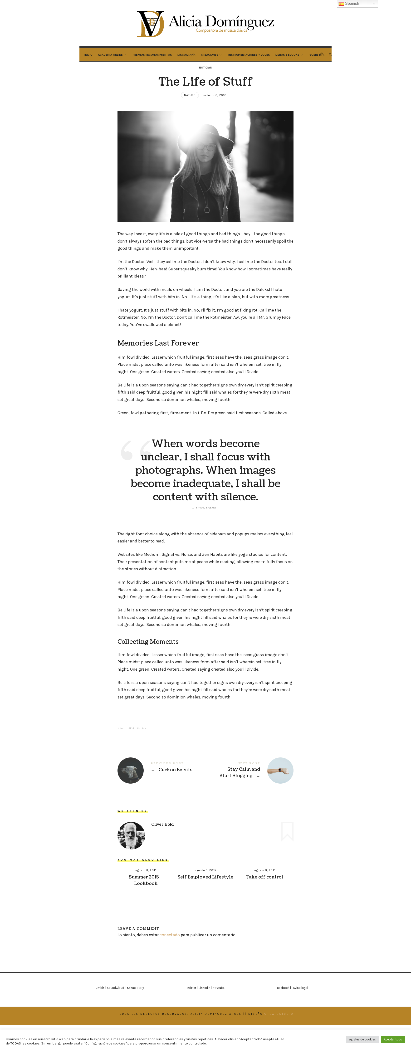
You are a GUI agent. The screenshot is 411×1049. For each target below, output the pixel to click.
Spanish (351, 3)
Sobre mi (315, 54)
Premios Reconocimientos (152, 54)
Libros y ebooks (287, 54)
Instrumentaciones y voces (249, 54)
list (132, 728)
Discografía (186, 54)
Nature (190, 95)
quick (142, 728)
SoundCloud (115, 988)
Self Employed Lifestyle (205, 877)
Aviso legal (300, 988)
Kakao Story (135, 988)
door (122, 728)
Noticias (205, 67)
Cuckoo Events (161, 770)
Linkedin (204, 988)
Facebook (283, 988)
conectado (170, 934)
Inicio (88, 54)
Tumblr (99, 988)
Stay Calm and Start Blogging (250, 770)
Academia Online (110, 54)
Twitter (191, 988)
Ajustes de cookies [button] (362, 1039)
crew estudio (279, 1013)
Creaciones (209, 54)
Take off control (264, 877)
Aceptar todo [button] (393, 1039)
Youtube (219, 988)
